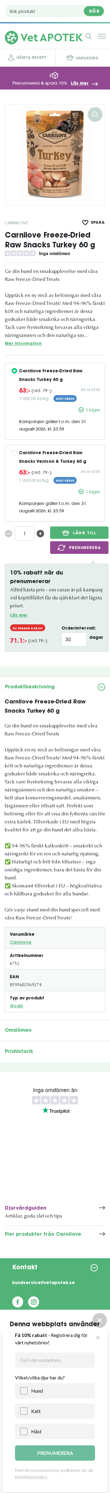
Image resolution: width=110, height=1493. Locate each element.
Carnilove (16, 223)
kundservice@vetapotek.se (43, 1283)
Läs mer (80, 84)
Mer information (23, 344)
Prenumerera (85, 548)
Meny (102, 36)
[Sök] (89, 36)
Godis (16, 1006)
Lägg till (84, 533)
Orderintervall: (78, 628)
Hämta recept (31, 58)
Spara (98, 223)
